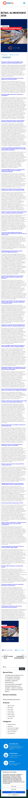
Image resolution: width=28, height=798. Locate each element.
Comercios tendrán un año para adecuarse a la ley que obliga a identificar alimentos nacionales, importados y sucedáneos (13, 149)
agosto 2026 (11, 705)
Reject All (14, 789)
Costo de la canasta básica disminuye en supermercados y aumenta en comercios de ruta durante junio (13, 233)
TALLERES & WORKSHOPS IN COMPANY (14, 689)
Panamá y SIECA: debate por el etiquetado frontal (12, 566)
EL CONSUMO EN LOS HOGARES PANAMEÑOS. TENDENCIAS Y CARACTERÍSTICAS (12, 680)
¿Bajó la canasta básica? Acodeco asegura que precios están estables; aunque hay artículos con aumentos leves (13, 302)
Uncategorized (6, 57)
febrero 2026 (11, 714)
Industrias (10, 726)
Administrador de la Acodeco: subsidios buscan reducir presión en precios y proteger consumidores (13, 523)
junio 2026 (10, 709)
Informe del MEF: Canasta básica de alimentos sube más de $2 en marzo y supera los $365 (13, 346)
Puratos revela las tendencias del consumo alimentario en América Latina (12, 79)
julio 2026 (10, 707)
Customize (13, 786)
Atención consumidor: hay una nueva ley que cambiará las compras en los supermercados (12, 189)
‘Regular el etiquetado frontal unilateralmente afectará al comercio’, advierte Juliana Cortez (13, 325)
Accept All (13, 792)
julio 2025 (10, 718)
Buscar (4, 666)
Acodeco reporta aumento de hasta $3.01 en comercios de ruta (12, 464)
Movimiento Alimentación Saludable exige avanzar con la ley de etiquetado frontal (12, 62)
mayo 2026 (10, 711)
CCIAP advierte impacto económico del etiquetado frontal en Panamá (11, 606)
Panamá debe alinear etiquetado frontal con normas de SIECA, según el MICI (12, 547)
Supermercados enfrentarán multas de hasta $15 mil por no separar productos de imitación (13, 212)
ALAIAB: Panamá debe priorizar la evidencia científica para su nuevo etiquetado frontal (12, 484)
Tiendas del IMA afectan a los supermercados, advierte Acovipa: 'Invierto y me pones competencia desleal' (13, 170)
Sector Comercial (12, 731)
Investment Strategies (13, 728)
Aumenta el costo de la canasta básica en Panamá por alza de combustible (12, 445)
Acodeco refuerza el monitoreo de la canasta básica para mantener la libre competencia (12, 121)
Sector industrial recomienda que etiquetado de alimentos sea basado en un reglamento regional (13, 389)
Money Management (13, 729)
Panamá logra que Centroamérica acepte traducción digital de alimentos (11, 251)
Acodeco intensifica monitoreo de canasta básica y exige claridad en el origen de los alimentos (12, 277)
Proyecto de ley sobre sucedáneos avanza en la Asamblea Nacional (13, 425)
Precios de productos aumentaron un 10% (12, 503)
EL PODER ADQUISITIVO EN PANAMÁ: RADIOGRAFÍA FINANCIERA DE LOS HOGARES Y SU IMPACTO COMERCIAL (13, 686)
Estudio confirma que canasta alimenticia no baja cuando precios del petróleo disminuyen (14, 401)
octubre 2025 (11, 716)
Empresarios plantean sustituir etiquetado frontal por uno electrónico (12, 585)
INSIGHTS (7, 691)
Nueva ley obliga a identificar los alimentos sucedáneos (12, 95)
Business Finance (12, 724)
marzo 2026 (11, 713)
